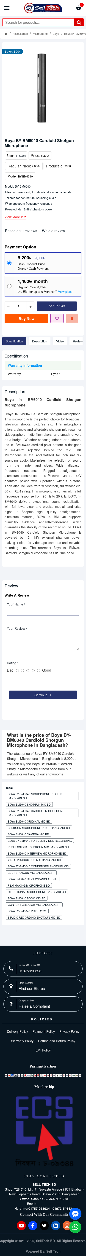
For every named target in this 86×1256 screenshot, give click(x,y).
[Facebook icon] (32, 1225)
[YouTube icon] (21, 1225)
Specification (14, 341)
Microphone (40, 33)
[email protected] (49, 1203)
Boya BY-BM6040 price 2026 (27, 911)
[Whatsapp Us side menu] (75, 1227)
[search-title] (78, 22)
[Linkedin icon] (55, 1225)
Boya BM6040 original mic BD (29, 821)
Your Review (16, 628)
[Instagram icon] (67, 1225)
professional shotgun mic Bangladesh (38, 847)
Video (60, 341)
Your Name (15, 604)
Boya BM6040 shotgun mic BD (29, 804)
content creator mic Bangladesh (34, 904)
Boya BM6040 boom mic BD (26, 898)
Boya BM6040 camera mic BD (28, 834)
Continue (40, 695)
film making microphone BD (29, 885)
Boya (56, 33)
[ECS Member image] (44, 1131)
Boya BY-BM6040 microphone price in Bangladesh (35, 796)
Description (39, 341)
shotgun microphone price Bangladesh (39, 828)
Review (78, 341)
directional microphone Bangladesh (37, 892)
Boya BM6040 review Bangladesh (32, 879)
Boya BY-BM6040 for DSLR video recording (40, 840)
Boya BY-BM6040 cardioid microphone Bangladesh (36, 813)
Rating (11, 663)
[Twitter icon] (44, 1225)
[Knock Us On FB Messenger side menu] (75, 1214)
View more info (15, 217)
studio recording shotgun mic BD (34, 917)
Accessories (20, 33)
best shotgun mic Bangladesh (31, 872)
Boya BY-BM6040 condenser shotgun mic (38, 866)
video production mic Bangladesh (34, 860)
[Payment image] (43, 1075)
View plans (65, 291)
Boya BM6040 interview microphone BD (37, 853)
